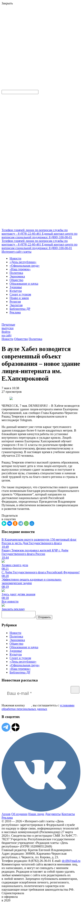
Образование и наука (24, 283)
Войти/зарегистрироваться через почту (26, 31)
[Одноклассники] (15, 523)
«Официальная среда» (25, 265)
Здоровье (16, 287)
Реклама (15, 312)
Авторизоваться (12, 59)
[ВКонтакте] (9, 523)
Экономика (17, 276)
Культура (16, 290)
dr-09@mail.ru (71, 860)
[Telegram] (20, 523)
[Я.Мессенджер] (4, 523)
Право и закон (19, 298)
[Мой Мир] (31, 523)
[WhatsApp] (26, 523)
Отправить (44, 617)
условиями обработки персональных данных (38, 707)
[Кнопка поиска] (4, 88)
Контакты (68, 814)
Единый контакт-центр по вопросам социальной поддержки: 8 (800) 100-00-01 (39, 235)
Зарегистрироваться (44, 35)
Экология (16, 305)
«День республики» (23, 262)
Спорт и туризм (20, 294)
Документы (53, 814)
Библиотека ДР (20, 308)
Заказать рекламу (13, 609)
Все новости (10, 601)
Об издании (19, 814)
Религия (15, 301)
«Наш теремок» (20, 269)
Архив (6, 814)
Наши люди (36, 814)
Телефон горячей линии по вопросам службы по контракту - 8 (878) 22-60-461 (35, 231)
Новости (15, 258)
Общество (16, 280)
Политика (16, 272)
